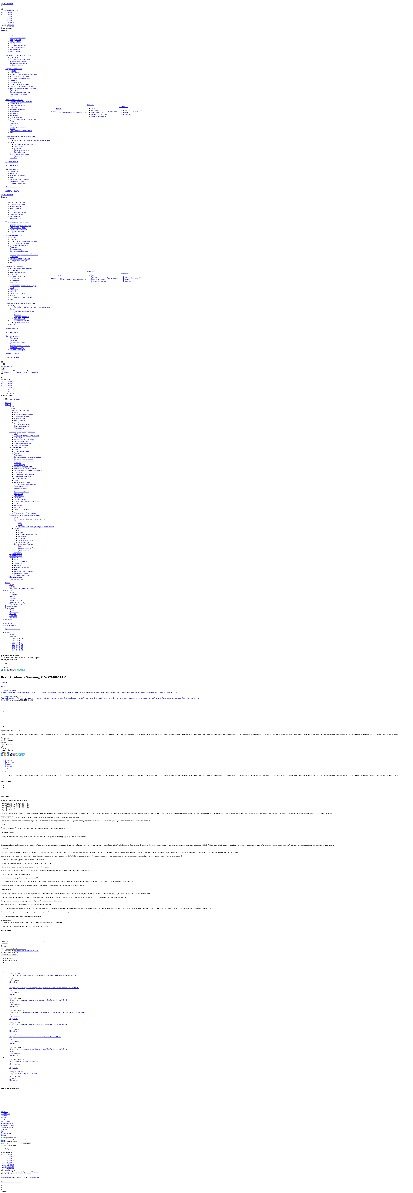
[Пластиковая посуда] (27, 185)
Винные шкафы (77, 698)
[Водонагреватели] (27, 160)
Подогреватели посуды (190, 698)
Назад (11, 407)
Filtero (20, 525)
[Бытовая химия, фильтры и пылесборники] (27, 135)
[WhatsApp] (17, 670)
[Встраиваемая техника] (27, 67)
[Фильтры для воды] (27, 189)
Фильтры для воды (130, 692)
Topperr (20, 532)
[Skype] (20, 670)
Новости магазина (10, 1141)
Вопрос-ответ (6, 1133)
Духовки (4, 698)
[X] (11, 670)
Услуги (12, 587)
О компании (13, 612)
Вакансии (4, 1117)
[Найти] (2, 8)
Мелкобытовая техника (22, 482)
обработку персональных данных (26, 951)
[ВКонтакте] (2, 670)
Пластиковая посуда (169, 692)
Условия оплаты (7, 1123)
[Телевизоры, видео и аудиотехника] (27, 53)
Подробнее (13, 982)
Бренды (3, 1135)
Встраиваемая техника (22, 451)
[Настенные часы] (27, 164)
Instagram (11, 664)
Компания (4, 1112)
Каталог (12, 408)
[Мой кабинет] (2, 362)
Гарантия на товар (7, 1127)
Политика (4, 1119)
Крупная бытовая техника (23, 414)
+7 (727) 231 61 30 (7, 12)
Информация (5, 1121)
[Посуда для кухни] (27, 168)
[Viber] (14, 670)
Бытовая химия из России (27, 548)
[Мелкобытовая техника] (27, 98)
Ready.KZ (35, 1177)
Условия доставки (7, 1125)
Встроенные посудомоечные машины (31, 698)
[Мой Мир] (8, 670)
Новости (4, 1116)
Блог (2, 1131)
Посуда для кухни (20, 561)
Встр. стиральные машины (54, 698)
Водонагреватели (116, 692)
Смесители (158, 698)
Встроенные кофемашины (92, 698)
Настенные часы (143, 692)
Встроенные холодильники (172, 698)
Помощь (4, 1129)
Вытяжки (67, 698)
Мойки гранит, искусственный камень (140, 698)
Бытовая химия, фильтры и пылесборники (29, 519)
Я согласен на (21, 951)
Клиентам (13, 594)
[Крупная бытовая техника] (27, 34)
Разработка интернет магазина (12, 1177)
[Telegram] (23, 670)
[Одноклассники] (5, 670)
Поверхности (12, 698)
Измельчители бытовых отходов (114, 698)
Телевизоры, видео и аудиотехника (26, 436)
